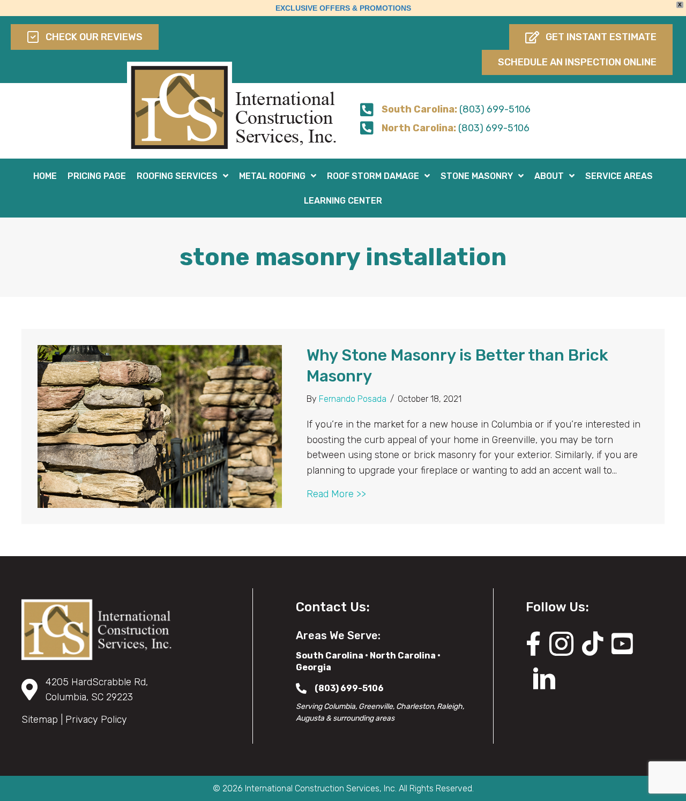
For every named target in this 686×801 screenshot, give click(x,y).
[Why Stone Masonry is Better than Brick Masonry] (160, 426)
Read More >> (336, 494)
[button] (591, 37)
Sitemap (39, 719)
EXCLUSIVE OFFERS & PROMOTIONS (343, 8)
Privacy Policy (96, 719)
